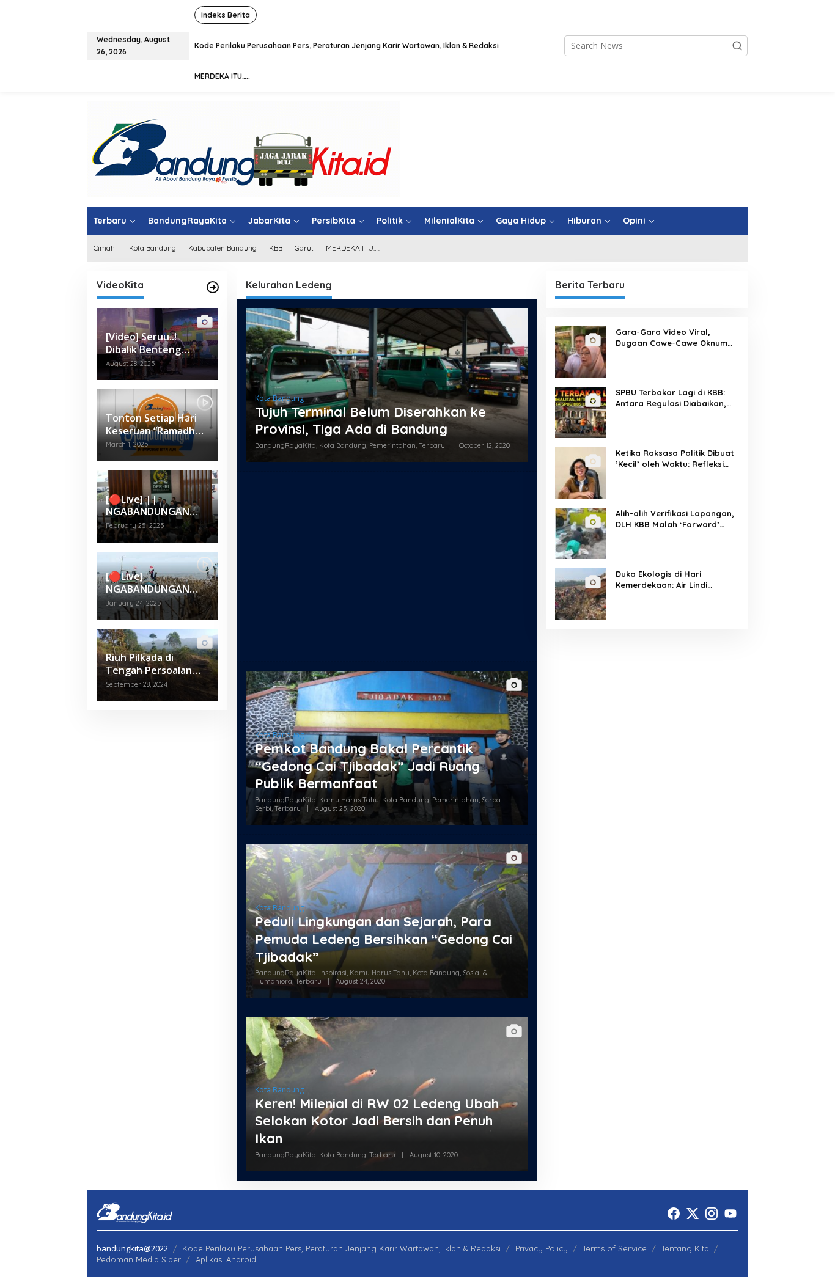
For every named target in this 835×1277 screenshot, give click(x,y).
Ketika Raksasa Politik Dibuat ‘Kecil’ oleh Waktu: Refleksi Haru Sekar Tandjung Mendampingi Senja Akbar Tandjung (675, 458)
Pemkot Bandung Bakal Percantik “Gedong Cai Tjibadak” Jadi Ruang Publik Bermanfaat (367, 766)
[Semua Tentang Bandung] (243, 148)
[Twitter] (693, 1213)
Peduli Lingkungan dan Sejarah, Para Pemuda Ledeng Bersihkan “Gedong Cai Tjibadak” (383, 939)
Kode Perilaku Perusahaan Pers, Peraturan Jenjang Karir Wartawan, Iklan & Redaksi (341, 1248)
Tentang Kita (685, 1248)
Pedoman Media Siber (139, 1259)
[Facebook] (674, 1213)
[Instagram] (711, 1213)
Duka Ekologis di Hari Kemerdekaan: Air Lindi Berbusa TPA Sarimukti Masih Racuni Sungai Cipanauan (674, 579)
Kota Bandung (279, 398)
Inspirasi (333, 972)
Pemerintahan (392, 445)
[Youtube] (730, 1213)
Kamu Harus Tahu (349, 800)
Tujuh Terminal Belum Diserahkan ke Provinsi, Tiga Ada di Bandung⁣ (370, 420)
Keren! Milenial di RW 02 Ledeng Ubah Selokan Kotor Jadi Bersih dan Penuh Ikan (377, 1121)
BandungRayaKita (285, 445)
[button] (737, 45)
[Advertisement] (387, 566)
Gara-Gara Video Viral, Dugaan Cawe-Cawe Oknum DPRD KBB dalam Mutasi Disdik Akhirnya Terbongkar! (671, 337)
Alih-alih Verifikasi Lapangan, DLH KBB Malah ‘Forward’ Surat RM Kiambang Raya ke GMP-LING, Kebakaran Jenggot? (675, 519)
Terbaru (432, 445)
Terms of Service (615, 1248)
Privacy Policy (541, 1248)
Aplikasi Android (226, 1259)
